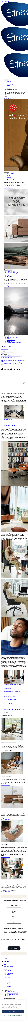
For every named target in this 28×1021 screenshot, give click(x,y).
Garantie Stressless (11, 340)
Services (6, 335)
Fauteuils (9, 81)
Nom (14, 922)
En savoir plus (7, 286)
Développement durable (12, 274)
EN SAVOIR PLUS (8, 98)
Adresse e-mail (14, 905)
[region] (13, 1010)
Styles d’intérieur (11, 173)
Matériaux (9, 175)
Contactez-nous (10, 341)
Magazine (9, 177)
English (5, 346)
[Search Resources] (15, 353)
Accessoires (9, 86)
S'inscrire (14, 948)
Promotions (9, 178)
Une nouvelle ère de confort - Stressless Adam (12, 363)
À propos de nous (8, 269)
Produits (6, 80)
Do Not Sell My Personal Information (13, 1015)
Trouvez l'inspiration (8, 188)
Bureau (8, 85)
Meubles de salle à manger (15, 356)
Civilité (14, 911)
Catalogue (9, 338)
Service (8, 275)
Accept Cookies (12, 1011)
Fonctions (9, 88)
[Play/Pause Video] (23, 383)
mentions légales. (13, 940)
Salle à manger (10, 84)
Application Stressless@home (14, 342)
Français (9, 346)
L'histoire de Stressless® (12, 272)
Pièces (8, 174)
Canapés (9, 82)
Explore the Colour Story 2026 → (9, 357)
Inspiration (6, 171)
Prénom (14, 917)
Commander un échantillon (13, 337)
